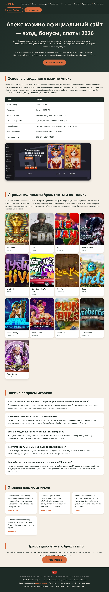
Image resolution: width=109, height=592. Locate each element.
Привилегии (86, 4)
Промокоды (54, 4)
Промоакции (66, 4)
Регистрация (55, 559)
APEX (9, 4)
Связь (34, 4)
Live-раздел (43, 4)
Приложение (99, 4)
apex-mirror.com (41, 583)
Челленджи (25, 4)
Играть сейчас (55, 62)
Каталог (77, 4)
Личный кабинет (14, 10)
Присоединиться (33, 10)
